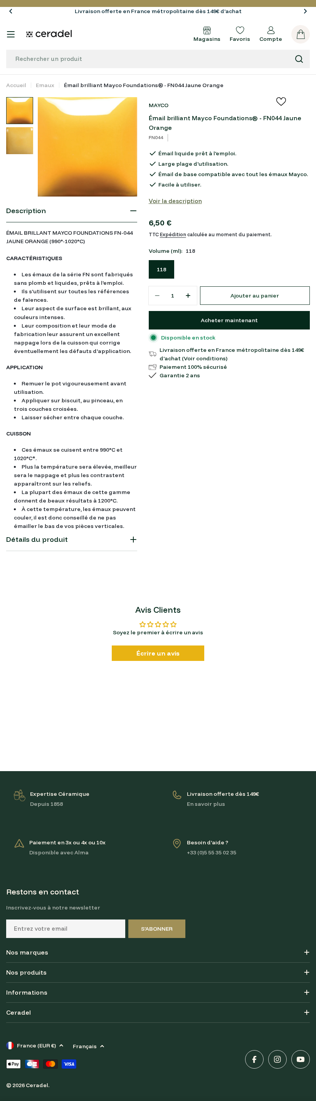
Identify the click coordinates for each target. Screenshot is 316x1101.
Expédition (173, 234)
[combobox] (158, 59)
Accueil (16, 85)
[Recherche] (299, 59)
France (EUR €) (36, 1045)
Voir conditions (205, 358)
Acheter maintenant (229, 320)
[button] (10, 11)
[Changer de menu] (10, 34)
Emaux (45, 85)
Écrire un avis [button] (158, 653)
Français (85, 1046)
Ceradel (37, 1085)
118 (161, 269)
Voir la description (175, 201)
